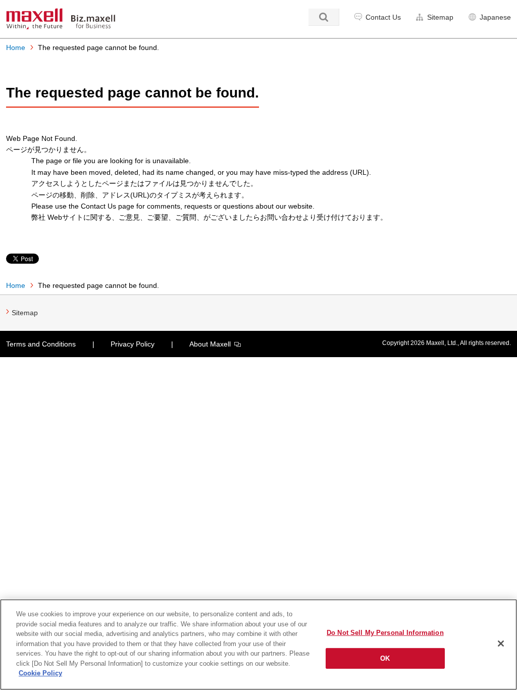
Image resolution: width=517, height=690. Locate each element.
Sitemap (440, 17)
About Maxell (210, 344)
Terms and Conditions (41, 344)
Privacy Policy (132, 344)
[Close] (501, 643)
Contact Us (383, 17)
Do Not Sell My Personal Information (385, 632)
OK (385, 658)
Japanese (495, 17)
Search (323, 17)
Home (15, 47)
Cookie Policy (40, 673)
